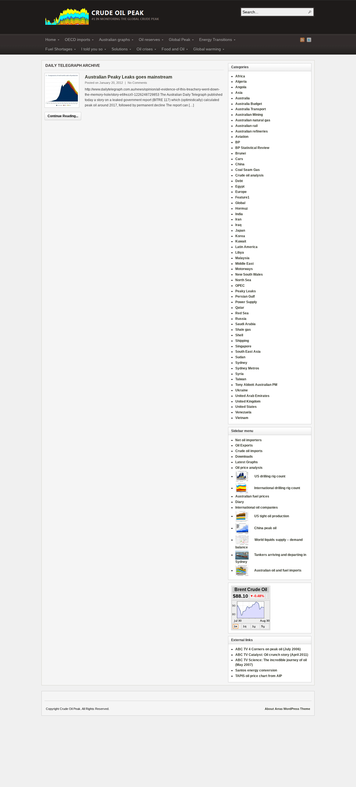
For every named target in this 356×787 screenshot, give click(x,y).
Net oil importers (248, 440)
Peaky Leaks (245, 291)
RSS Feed (302, 40)
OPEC (240, 286)
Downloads (244, 457)
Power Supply (246, 302)
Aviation (241, 137)
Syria (239, 374)
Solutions (118, 50)
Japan (240, 230)
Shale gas (243, 330)
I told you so (90, 50)
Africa (240, 76)
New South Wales (249, 274)
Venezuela (243, 412)
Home (49, 40)
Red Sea (242, 313)
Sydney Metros (247, 368)
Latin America (246, 247)
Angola (240, 87)
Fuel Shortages (57, 50)
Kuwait (240, 241)
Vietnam (241, 418)
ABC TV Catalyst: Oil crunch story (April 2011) (271, 655)
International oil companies (256, 507)
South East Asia (248, 352)
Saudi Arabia (245, 324)
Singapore (243, 346)
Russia (240, 319)
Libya (239, 252)
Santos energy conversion (256, 670)
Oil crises (143, 50)
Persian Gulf (245, 296)
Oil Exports (244, 445)
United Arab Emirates (252, 396)
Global (240, 203)
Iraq (238, 225)
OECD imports (75, 40)
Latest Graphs (246, 462)
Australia (242, 98)
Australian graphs (113, 40)
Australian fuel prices (252, 496)
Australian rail (246, 126)
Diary (239, 502)
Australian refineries (251, 131)
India (239, 214)
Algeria (241, 82)
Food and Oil (171, 50)
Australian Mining (249, 115)
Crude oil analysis (249, 175)
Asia (239, 93)
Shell (239, 335)
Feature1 (242, 197)
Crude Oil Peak (102, 15)
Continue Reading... (63, 116)
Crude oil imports (249, 451)
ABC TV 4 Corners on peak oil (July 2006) (268, 649)
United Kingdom (248, 401)
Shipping (242, 341)
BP (237, 142)
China (239, 164)
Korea (240, 236)
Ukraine (241, 390)
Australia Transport (250, 109)
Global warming (205, 50)
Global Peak (177, 40)
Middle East (244, 264)
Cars (239, 159)
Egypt (239, 186)
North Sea (243, 280)
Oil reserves (147, 40)
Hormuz (241, 208)
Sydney (241, 363)
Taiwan (240, 379)
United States (246, 407)
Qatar (239, 308)
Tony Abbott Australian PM (256, 385)
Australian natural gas (252, 120)
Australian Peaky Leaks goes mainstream (128, 77)
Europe (241, 192)
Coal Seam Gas (247, 170)
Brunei (240, 153)
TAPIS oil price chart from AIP (258, 676)
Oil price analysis (249, 468)
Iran (238, 219)
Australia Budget (248, 104)
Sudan (240, 357)
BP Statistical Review (252, 148)
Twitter (309, 40)
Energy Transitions (214, 40)
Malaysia (242, 258)
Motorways (244, 269)
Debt (239, 181)
